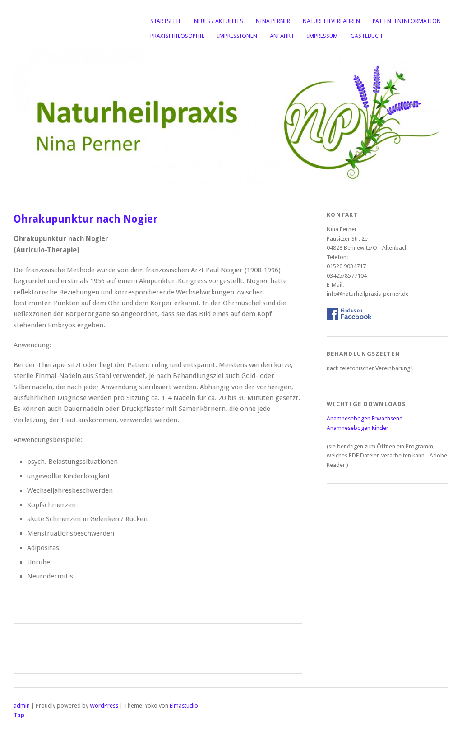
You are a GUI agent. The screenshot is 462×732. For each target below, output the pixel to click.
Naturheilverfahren (331, 21)
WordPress (104, 705)
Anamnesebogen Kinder (357, 427)
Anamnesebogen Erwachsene (364, 418)
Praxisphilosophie (177, 36)
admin (22, 705)
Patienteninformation (407, 21)
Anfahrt (282, 36)
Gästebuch (366, 36)
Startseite (165, 21)
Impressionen (237, 36)
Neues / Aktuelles (218, 21)
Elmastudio (184, 705)
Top (19, 715)
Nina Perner (273, 21)
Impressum (322, 36)
